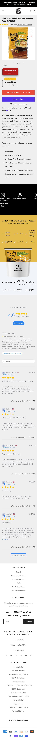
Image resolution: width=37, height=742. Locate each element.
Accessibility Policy (18, 671)
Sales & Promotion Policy (18, 707)
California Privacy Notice (18, 674)
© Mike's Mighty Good (18, 720)
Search (18, 572)
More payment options (18, 104)
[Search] (31, 11)
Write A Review (18, 323)
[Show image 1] (17, 63)
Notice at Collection (18, 693)
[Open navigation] (3, 11)
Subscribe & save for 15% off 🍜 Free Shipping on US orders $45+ (18, 3)
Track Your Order (18, 587)
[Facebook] (6, 655)
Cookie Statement (18, 682)
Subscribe (28, 621)
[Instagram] (16, 655)
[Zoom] (31, 31)
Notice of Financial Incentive (18, 696)
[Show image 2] (19, 63)
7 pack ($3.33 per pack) (10, 72)
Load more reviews (18, 555)
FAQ (18, 583)
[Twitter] (11, 655)
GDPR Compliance (18, 689)
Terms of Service (18, 711)
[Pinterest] (21, 655)
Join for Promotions (19, 590)
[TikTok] (31, 655)
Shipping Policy (18, 704)
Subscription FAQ (18, 579)
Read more (5, 539)
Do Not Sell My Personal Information (18, 685)
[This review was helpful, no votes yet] (29, 401)
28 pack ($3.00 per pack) (10, 83)
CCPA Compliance (18, 678)
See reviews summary (24, 25)
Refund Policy (19, 700)
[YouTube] (26, 655)
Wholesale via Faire (18, 576)
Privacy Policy (19, 667)
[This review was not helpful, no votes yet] (33, 401)
